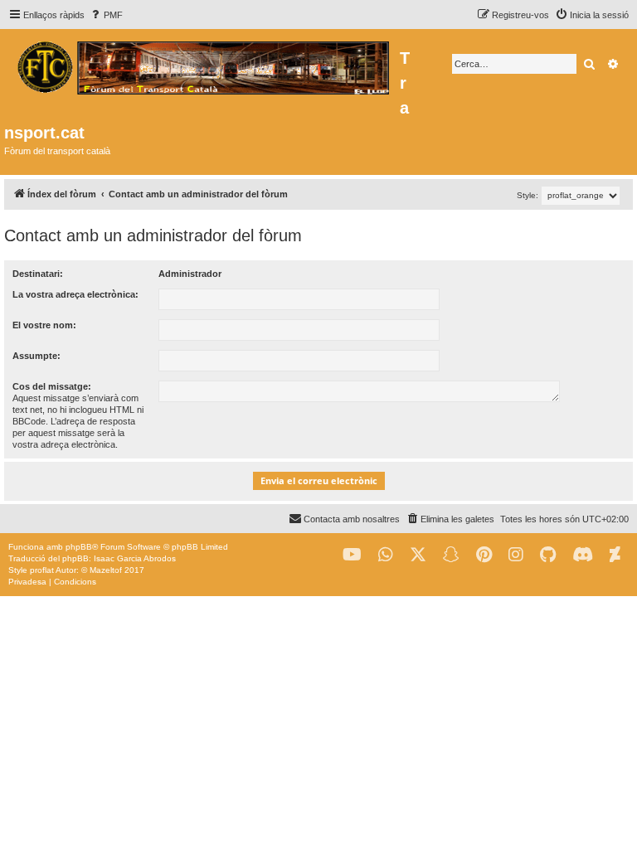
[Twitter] (418, 555)
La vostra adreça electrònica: (75, 294)
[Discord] (582, 555)
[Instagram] (516, 555)
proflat (42, 570)
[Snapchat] (451, 555)
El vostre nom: (44, 325)
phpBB (79, 546)
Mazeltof (106, 570)
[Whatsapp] (385, 555)
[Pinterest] (484, 555)
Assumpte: (36, 356)
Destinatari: (37, 274)
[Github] (548, 555)
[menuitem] (106, 15)
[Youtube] (352, 555)
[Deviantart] (615, 555)
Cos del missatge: (51, 386)
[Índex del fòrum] (202, 65)
